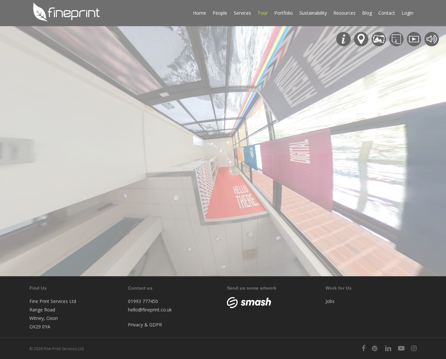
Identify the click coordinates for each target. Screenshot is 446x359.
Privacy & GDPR (145, 325)
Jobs (330, 301)
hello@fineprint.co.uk (150, 310)
